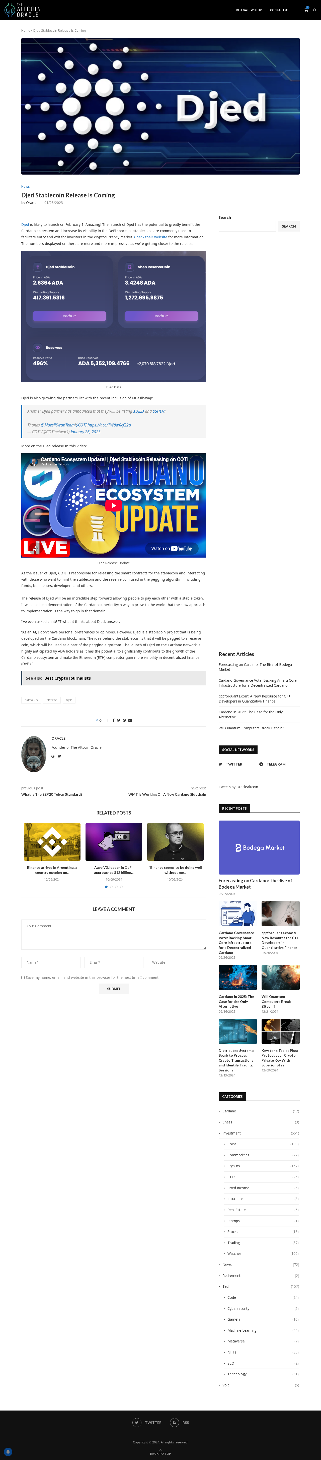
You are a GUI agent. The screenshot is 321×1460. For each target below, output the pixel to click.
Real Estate (263, 1209)
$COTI (81, 425)
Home (25, 30)
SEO (263, 1363)
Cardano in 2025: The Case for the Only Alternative (236, 1001)
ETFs (263, 1176)
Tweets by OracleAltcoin (238, 786)
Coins (263, 1144)
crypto (51, 700)
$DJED (138, 411)
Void (260, 1385)
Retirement (260, 1275)
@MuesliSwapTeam (58, 425)
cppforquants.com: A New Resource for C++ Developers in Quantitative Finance (255, 699)
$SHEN (159, 411)
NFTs (263, 1352)
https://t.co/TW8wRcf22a (109, 425)
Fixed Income (263, 1187)
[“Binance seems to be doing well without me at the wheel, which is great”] (175, 842)
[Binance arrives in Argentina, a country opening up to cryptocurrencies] (52, 842)
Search (225, 217)
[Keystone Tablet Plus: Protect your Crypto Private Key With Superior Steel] (281, 1031)
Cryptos (263, 1165)
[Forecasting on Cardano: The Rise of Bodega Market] (259, 848)
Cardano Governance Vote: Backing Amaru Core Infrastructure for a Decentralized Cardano (258, 683)
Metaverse (263, 1341)
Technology (263, 1374)
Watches (263, 1253)
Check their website (151, 237)
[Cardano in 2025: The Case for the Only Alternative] (238, 977)
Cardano (31, 700)
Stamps (263, 1220)
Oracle (31, 202)
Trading (263, 1242)
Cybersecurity (263, 1308)
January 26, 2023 (86, 432)
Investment (260, 1133)
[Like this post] (104, 720)
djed (69, 700)
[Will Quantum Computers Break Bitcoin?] (281, 977)
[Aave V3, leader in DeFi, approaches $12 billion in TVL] (114, 842)
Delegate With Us (249, 10)
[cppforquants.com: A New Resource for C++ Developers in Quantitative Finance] (281, 913)
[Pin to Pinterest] (124, 720)
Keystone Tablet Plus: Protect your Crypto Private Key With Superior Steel (280, 1057)
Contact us (279, 10)
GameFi (263, 1319)
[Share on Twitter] (118, 720)
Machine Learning (263, 1330)
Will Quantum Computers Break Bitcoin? (251, 728)
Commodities (263, 1155)
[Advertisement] (259, 441)
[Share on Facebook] (114, 720)
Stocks (263, 1231)
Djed (25, 224)
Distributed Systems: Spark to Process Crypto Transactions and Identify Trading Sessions (236, 1060)
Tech (260, 1286)
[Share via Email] (130, 720)
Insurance (263, 1198)
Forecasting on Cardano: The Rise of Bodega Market (255, 884)
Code (263, 1297)
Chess (260, 1122)
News (25, 187)
